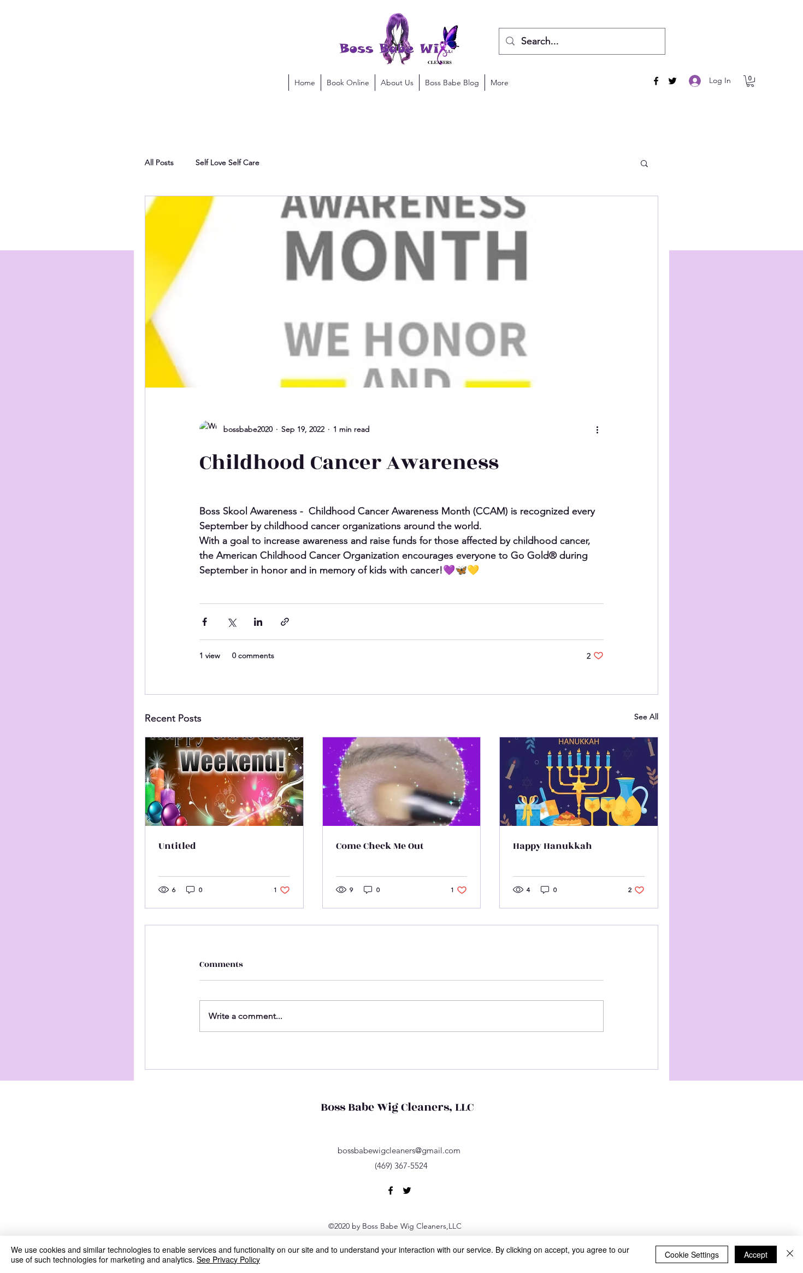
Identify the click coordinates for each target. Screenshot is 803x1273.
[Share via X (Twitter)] (231, 622)
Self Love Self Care (227, 162)
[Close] (789, 1254)
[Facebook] (656, 80)
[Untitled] (224, 781)
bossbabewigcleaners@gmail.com (399, 1150)
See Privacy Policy (228, 1259)
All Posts (159, 162)
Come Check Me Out (380, 846)
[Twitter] (672, 80)
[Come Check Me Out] (402, 781)
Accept (755, 1254)
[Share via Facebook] (204, 622)
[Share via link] (285, 622)
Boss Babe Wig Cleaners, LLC (397, 1107)
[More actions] (597, 429)
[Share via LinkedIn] (258, 622)
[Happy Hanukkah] (579, 781)
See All (646, 716)
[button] (750, 81)
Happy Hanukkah (552, 846)
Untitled (177, 846)
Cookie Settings (692, 1254)
